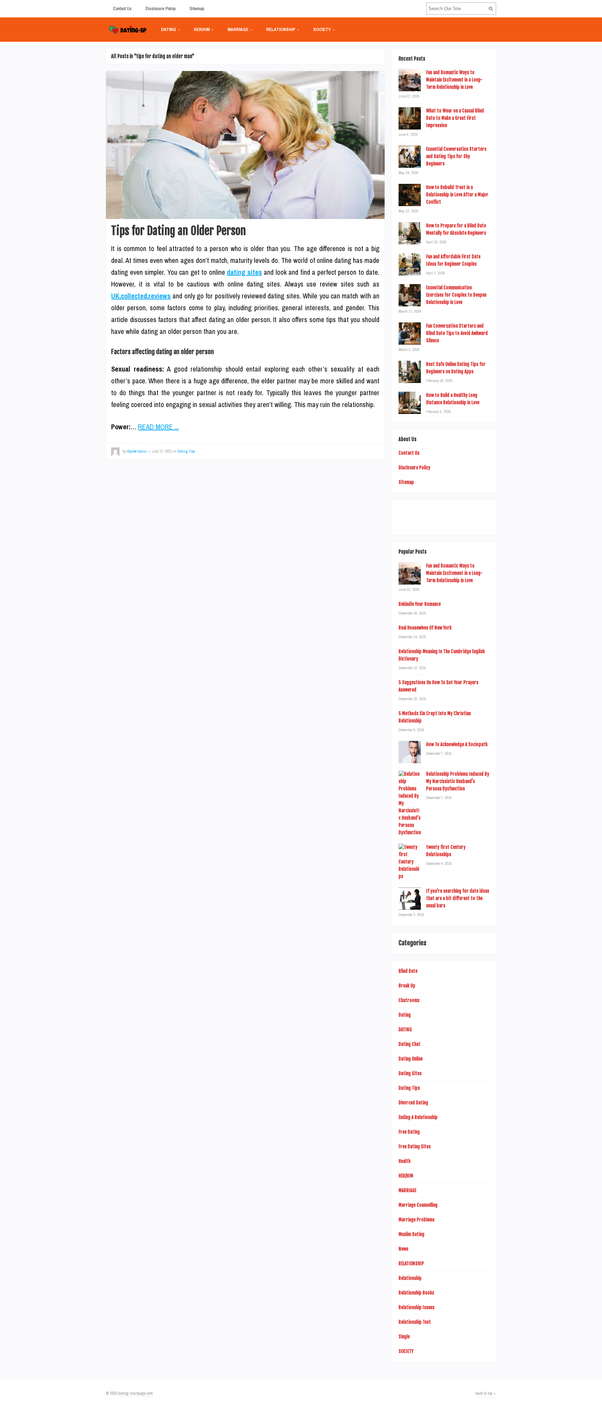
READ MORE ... (158, 426)
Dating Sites (410, 1073)
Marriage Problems (416, 1219)
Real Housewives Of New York (425, 628)
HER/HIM (202, 29)
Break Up (407, 985)
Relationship (410, 1278)
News (403, 1249)
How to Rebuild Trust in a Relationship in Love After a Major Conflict (457, 195)
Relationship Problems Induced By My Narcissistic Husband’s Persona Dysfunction (457, 781)
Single (404, 1336)
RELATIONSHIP (280, 29)
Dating (405, 1015)
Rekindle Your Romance (420, 604)
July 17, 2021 (162, 451)
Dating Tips (186, 451)
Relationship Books (416, 1293)
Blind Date (408, 971)
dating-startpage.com (135, 1393)
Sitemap (197, 8)
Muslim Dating (411, 1234)
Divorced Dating (413, 1102)
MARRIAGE (237, 29)
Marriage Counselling (418, 1205)
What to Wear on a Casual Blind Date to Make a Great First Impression (455, 118)
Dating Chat (409, 1044)
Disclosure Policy (161, 8)
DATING (168, 29)
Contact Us (122, 8)
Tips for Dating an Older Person (178, 231)
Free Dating (409, 1132)
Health (404, 1161)
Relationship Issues (416, 1307)
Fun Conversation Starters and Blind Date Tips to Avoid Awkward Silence (457, 333)
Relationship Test (415, 1322)
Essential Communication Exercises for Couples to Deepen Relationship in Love (456, 295)
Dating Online (411, 1059)
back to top (484, 1393)
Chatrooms (409, 1000)
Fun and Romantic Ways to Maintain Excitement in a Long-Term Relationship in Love (454, 80)
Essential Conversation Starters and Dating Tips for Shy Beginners (456, 156)
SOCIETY (322, 29)
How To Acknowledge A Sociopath (456, 744)
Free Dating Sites (415, 1146)
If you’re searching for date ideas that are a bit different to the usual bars (457, 898)
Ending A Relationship (418, 1117)
